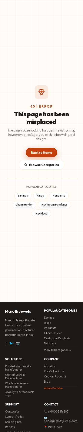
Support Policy (14, 416)
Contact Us (12, 411)
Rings (40, 195)
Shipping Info (13, 421)
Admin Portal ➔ (53, 388)
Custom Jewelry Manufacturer (15, 376)
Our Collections (54, 371)
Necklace (41, 213)
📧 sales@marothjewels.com (60, 419)
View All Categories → (58, 350)
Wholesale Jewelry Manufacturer (17, 385)
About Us (50, 366)
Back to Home (41, 152)
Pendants (59, 195)
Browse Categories (44, 165)
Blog (47, 381)
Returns (10, 427)
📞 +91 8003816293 (56, 411)
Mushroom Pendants (54, 204)
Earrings (23, 195)
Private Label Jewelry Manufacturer (18, 368)
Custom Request (55, 376)
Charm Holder (24, 204)
